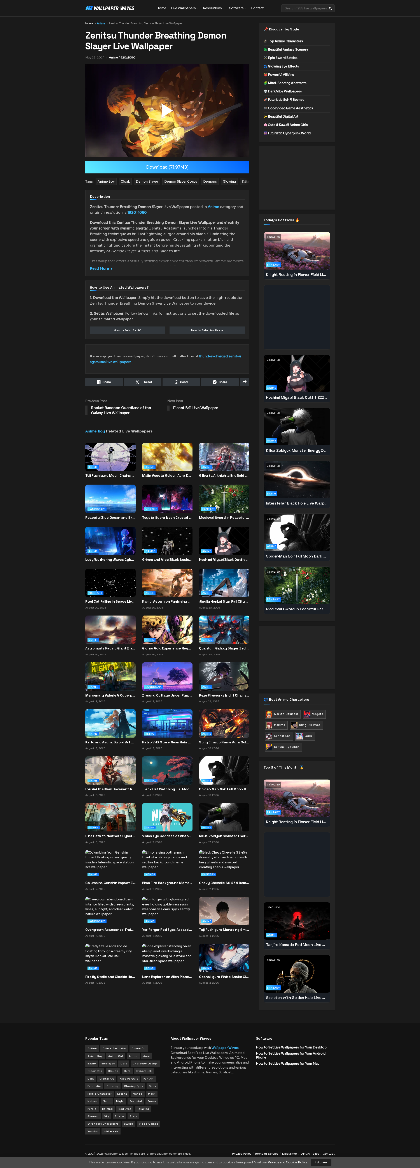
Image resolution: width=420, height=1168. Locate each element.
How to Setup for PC (127, 330)
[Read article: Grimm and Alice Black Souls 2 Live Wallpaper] (167, 545)
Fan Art (149, 1078)
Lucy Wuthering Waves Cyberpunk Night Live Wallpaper (110, 559)
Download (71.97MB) (167, 167)
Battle (92, 1063)
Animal (150, 780)
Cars (124, 1063)
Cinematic (95, 1071)
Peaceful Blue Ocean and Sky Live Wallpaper (110, 517)
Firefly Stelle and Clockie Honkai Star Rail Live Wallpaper (110, 976)
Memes (150, 874)
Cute (127, 1071)
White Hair (111, 1131)
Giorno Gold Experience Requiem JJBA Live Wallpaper (167, 648)
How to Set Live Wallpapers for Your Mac (287, 1064)
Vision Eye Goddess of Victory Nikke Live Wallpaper (167, 836)
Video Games (148, 1123)
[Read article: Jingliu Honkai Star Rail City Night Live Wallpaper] (224, 582)
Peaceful (136, 1101)
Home (161, 8)
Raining (107, 1108)
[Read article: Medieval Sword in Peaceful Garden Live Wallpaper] (224, 502)
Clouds (113, 1071)
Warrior (93, 1131)
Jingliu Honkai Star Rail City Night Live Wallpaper (224, 601)
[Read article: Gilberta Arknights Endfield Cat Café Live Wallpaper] (224, 461)
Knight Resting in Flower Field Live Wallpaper (297, 274)
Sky (106, 1116)
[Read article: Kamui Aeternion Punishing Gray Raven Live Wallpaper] (167, 582)
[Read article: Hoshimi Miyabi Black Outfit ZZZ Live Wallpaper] (224, 545)
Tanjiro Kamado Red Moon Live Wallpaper (297, 944)
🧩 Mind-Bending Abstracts (285, 83)
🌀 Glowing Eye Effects (281, 66)
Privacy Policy (241, 1154)
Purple (92, 1108)
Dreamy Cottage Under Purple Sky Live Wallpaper (167, 695)
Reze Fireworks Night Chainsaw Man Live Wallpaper (224, 695)
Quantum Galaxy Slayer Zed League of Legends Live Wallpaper (224, 648)
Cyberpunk (144, 1071)
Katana (122, 1093)
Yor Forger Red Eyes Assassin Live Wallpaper (167, 929)
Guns (152, 1086)
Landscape (97, 509)
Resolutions (212, 8)
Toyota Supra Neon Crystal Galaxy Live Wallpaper (167, 517)
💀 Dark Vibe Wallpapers (283, 91)
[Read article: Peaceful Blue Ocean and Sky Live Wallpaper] (110, 502)
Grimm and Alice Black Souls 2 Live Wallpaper (167, 559)
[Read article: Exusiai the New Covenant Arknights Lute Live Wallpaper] (110, 770)
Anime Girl (115, 1056)
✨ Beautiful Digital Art (281, 116)
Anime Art (139, 1048)
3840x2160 (273, 237)
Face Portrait (129, 1078)
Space (119, 1116)
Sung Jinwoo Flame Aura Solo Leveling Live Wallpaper (224, 742)
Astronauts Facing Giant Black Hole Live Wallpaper (110, 648)
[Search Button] (331, 8)
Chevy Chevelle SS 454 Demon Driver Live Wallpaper (224, 882)
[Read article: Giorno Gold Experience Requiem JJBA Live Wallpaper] (167, 630)
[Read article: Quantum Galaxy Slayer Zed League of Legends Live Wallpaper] (224, 630)
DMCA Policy (310, 1154)
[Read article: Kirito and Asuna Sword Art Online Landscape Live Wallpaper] (110, 723)
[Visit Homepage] (117, 8)
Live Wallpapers (183, 8)
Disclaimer (289, 1154)
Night (120, 1101)
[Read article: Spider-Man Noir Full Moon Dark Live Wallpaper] (224, 770)
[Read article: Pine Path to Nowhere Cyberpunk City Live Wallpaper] (110, 817)
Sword (128, 1123)
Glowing (112, 1086)
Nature (92, 1101)
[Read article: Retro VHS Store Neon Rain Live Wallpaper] (167, 723)
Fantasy (208, 509)
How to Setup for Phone (207, 330)
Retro (150, 733)
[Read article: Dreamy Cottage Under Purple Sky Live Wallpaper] (167, 676)
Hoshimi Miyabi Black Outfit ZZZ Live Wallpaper (224, 559)
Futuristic (94, 1086)
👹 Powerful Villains (279, 75)
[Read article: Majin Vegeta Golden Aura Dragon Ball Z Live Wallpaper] (167, 461)
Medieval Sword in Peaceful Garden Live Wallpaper (224, 517)
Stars (133, 1116)
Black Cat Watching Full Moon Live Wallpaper (167, 789)
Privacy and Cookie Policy (287, 1162)
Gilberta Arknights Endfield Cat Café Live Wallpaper (224, 475)
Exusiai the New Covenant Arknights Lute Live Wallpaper (110, 789)
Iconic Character (100, 1093)
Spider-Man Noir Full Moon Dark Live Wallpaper (224, 789)
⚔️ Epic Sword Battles (281, 58)
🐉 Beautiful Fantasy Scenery (286, 49)
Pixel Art (95, 593)
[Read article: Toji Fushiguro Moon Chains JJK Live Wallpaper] (110, 461)
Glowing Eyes (133, 1086)
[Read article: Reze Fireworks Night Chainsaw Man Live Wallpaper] (224, 676)
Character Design (145, 1063)
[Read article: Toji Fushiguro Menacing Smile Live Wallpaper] (224, 911)
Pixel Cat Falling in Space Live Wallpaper (110, 601)
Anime (101, 23)
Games (150, 551)
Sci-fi (93, 639)
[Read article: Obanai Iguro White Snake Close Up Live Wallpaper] (224, 958)
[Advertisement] (297, 177)
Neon (106, 1101)
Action (92, 1048)
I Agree (321, 1162)
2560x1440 (273, 907)
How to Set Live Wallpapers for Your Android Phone (291, 1055)
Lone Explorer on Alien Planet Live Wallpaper (167, 976)
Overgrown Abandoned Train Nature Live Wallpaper (110, 929)
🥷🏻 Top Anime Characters (283, 41)
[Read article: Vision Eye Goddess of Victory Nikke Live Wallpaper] (167, 817)
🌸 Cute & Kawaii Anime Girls (286, 125)
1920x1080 (127, 57)
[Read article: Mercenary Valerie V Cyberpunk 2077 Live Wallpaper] (110, 676)
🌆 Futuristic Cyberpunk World (287, 133)
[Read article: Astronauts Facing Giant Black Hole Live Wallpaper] (110, 630)
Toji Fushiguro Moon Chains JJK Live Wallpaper (110, 475)
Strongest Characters (103, 1123)
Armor (133, 1056)
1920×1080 (137, 212)
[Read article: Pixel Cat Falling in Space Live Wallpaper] (110, 582)
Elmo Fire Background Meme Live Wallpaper (167, 882)
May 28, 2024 (95, 57)
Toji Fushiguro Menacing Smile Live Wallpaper (224, 929)
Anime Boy (95, 431)
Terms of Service (266, 1154)
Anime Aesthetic (114, 1048)
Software (236, 8)
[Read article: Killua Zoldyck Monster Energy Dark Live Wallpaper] (224, 817)
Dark (91, 1078)
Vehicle (151, 509)
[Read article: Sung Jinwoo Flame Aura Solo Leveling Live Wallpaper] (224, 723)
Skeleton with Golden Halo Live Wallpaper (297, 997)
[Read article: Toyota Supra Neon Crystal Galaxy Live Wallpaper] (167, 502)
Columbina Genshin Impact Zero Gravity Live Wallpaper (110, 882)
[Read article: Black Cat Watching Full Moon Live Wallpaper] (167, 770)
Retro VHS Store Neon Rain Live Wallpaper (167, 742)
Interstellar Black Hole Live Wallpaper (297, 503)
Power (152, 1101)
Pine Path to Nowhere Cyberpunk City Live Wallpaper (110, 836)
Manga (137, 1093)
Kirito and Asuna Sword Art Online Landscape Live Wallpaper (110, 742)
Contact (257, 8)
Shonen (93, 1116)
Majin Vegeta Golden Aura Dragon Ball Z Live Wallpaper (167, 475)
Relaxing (143, 1108)
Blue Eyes (108, 1063)
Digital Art (107, 1078)
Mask (151, 1093)
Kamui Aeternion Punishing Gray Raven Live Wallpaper (167, 601)
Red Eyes (125, 1108)
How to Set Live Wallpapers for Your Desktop (291, 1047)
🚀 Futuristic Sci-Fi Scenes (284, 100)
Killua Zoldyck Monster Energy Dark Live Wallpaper (224, 836)
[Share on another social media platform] (244, 382)
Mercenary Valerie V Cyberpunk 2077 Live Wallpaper (110, 695)
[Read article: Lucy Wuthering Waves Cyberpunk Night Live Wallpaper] (110, 545)
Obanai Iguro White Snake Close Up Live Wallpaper (224, 976)
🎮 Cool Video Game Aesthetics (288, 108)
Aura (146, 1056)
